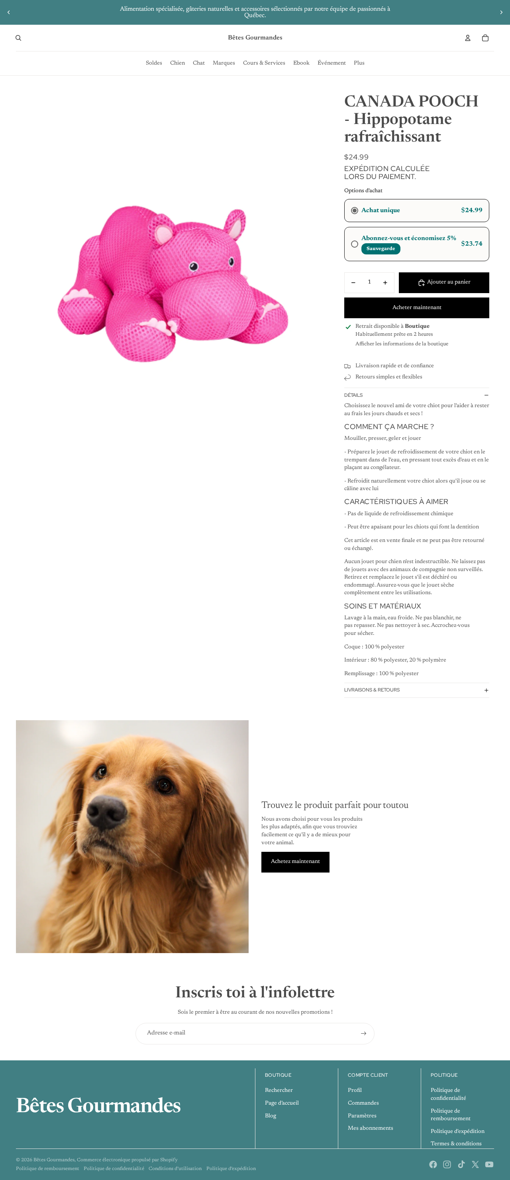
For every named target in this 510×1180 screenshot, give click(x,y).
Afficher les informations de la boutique (401, 344)
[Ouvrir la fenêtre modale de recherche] (18, 38)
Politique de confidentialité (114, 1168)
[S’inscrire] (364, 1033)
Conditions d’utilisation (175, 1168)
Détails (353, 395)
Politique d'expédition (457, 1132)
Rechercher (279, 1090)
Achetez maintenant (295, 862)
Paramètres (362, 1116)
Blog (270, 1116)
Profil (355, 1090)
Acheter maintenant (416, 308)
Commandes (363, 1103)
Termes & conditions (456, 1144)
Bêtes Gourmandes (54, 1160)
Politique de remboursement (47, 1168)
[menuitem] (154, 63)
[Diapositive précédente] (9, 12)
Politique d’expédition (231, 1168)
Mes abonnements (370, 1128)
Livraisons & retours (372, 690)
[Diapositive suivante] (501, 12)
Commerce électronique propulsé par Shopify (127, 1160)
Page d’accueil (282, 1103)
